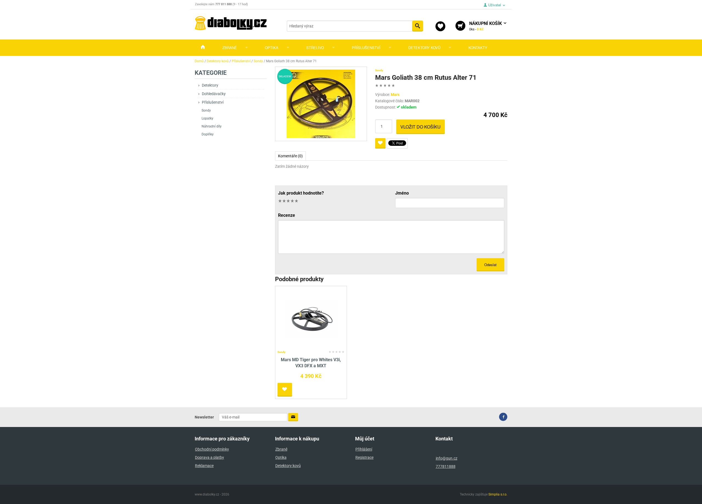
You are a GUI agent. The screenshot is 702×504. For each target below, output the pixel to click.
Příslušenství (366, 47)
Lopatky (207, 118)
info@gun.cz (446, 458)
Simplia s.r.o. (497, 494)
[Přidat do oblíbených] (380, 143)
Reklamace (204, 465)
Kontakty (477, 47)
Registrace (364, 457)
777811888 (445, 466)
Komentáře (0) (290, 156)
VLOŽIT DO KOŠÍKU (420, 127)
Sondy (206, 110)
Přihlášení (363, 449)
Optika (271, 47)
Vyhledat (417, 26)
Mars (395, 94)
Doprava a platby (209, 457)
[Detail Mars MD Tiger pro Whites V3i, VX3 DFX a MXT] (311, 318)
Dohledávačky (214, 94)
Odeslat (490, 264)
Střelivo (315, 47)
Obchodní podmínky (212, 449)
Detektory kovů (424, 47)
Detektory (210, 85)
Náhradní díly (212, 126)
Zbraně (229, 47)
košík (486, 26)
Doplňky (208, 134)
